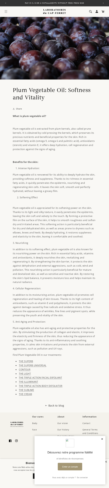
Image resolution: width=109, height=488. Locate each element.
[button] (6, 11)
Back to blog (56, 405)
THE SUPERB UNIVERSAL (32, 365)
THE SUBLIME (26, 390)
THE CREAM (25, 394)
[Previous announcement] (6, 3)
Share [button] (19, 108)
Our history (63, 429)
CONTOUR (24, 369)
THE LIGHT (25, 373)
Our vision (62, 423)
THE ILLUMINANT (28, 381)
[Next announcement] (103, 3)
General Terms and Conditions (90, 431)
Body (34, 423)
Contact (86, 423)
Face (34, 429)
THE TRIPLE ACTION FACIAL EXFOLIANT (40, 377)
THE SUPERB (26, 361)
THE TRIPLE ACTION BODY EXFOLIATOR (40, 385)
